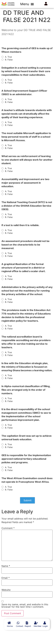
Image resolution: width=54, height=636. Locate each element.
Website (6, 590)
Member (38, 626)
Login (45, 626)
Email (6, 578)
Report (28, 626)
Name (6, 566)
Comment (8, 528)
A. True (8, 57)
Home (10, 626)
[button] (27, 4)
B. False (9, 60)
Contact (19, 626)
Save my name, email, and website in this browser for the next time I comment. (25, 605)
